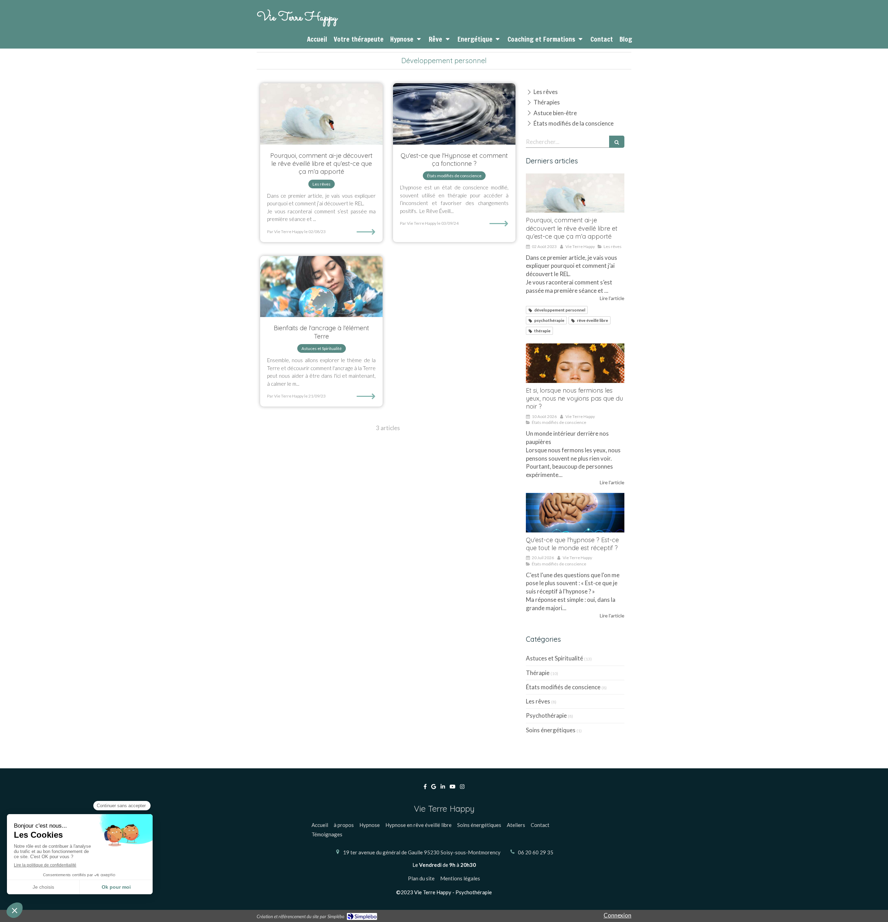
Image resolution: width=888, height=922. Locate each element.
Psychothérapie (546, 715)
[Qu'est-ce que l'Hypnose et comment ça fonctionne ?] (454, 114)
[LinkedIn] (443, 788)
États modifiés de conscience (563, 687)
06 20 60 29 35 (535, 852)
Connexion (617, 915)
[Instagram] (462, 788)
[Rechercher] (616, 142)
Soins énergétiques (550, 730)
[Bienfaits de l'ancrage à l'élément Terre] (321, 286)
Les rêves (538, 701)
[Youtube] (452, 788)
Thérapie (537, 672)
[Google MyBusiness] (433, 788)
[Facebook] (425, 788)
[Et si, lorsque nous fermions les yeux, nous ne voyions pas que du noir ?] (575, 363)
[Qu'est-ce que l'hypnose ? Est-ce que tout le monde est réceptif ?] (575, 512)
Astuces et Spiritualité (554, 658)
